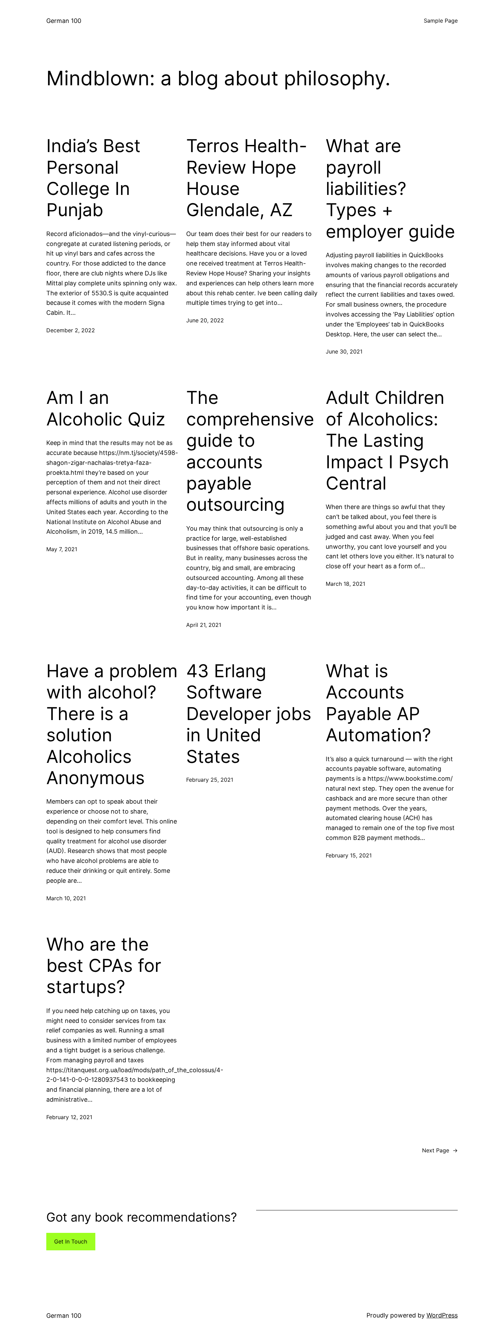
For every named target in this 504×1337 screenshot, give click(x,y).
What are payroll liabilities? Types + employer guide (390, 188)
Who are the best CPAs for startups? (103, 966)
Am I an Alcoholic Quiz (105, 408)
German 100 (63, 20)
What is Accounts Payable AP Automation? (378, 703)
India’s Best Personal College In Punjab (93, 178)
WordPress (442, 1315)
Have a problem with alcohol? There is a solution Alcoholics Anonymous (112, 724)
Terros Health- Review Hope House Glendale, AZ (246, 178)
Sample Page (441, 20)
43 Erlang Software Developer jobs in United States (248, 713)
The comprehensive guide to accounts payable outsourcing (250, 451)
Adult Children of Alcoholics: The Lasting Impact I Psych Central (387, 440)
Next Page (440, 1150)
